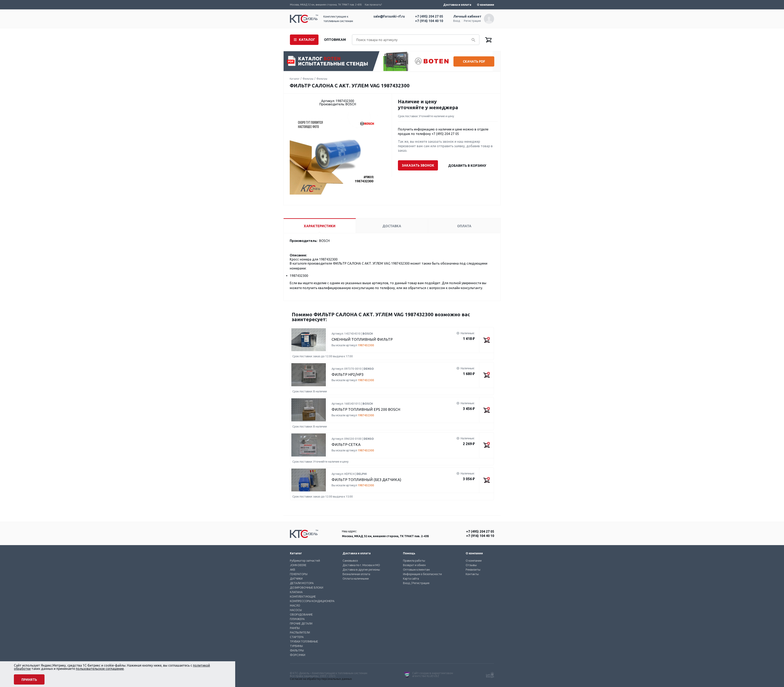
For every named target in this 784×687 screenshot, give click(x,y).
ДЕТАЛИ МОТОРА (302, 583)
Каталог (295, 78)
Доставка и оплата (457, 4)
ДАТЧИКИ (296, 578)
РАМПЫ (295, 628)
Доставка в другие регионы (361, 569)
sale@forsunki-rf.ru (389, 16)
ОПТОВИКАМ (335, 39)
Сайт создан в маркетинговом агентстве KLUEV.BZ (432, 674)
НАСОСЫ (296, 610)
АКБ (292, 569)
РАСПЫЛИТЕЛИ (300, 632)
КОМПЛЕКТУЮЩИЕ (303, 596)
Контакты (472, 574)
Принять (29, 679)
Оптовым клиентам (416, 569)
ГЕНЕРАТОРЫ (298, 574)
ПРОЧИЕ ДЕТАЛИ (301, 623)
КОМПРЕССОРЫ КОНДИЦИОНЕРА (312, 601)
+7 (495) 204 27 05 (429, 16)
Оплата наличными (356, 578)
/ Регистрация (420, 583)
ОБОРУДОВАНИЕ (301, 614)
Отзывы (471, 565)
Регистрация (472, 20)
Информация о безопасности (422, 574)
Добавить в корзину (467, 165)
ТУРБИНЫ (296, 646)
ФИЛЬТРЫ (297, 650)
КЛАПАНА (296, 592)
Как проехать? (373, 4)
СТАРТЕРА (297, 637)
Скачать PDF (474, 61)
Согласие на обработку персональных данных (321, 678)
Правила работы (414, 560)
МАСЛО (295, 605)
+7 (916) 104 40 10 (429, 20)
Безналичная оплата (356, 574)
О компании (485, 4)
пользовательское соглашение (100, 668)
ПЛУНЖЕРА (297, 619)
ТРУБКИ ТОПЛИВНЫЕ (304, 641)
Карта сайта (411, 578)
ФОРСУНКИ (297, 655)
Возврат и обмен (414, 565)
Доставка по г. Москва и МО (361, 565)
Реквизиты (473, 569)
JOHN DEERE (298, 565)
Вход (456, 20)
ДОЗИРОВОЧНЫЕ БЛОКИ (306, 587)
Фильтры (308, 78)
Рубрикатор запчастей (305, 560)
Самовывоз (350, 560)
